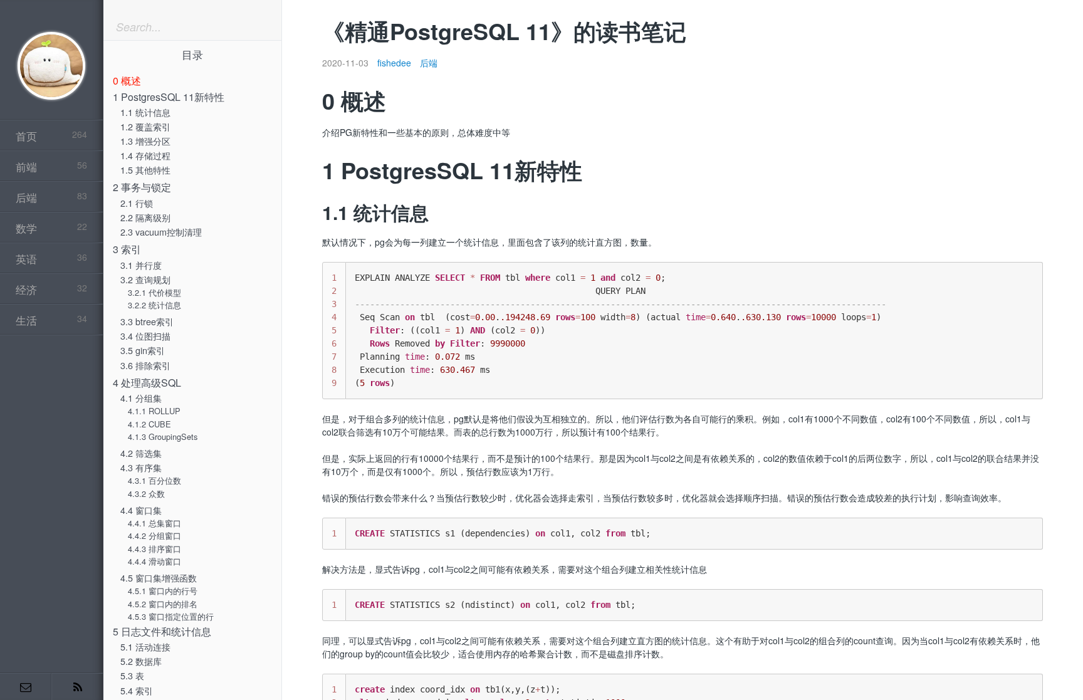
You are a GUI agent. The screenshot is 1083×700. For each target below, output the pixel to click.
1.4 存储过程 (145, 155)
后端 (428, 62)
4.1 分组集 (141, 397)
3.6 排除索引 (145, 365)
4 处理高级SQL (147, 382)
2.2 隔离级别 (145, 217)
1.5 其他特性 (145, 169)
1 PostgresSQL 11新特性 (168, 97)
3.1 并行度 (141, 264)
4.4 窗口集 (141, 509)
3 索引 (127, 249)
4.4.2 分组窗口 (154, 535)
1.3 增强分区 (145, 140)
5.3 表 (132, 675)
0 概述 (127, 80)
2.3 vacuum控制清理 (161, 231)
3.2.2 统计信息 (154, 305)
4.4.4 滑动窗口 (154, 561)
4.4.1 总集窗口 (154, 523)
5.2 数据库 (141, 660)
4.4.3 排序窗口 (154, 549)
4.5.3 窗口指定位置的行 (171, 616)
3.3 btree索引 (147, 321)
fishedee (394, 62)
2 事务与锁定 (142, 187)
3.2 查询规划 (145, 279)
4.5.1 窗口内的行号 (162, 591)
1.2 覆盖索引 (145, 126)
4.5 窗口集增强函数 (158, 577)
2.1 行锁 (136, 202)
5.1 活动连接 (145, 646)
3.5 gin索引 (142, 350)
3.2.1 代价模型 (154, 292)
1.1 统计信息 (145, 111)
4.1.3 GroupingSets (162, 436)
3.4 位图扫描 (145, 335)
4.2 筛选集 (141, 452)
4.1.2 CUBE (149, 424)
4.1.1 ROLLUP (154, 411)
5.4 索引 (136, 690)
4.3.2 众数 (146, 493)
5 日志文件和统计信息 (162, 631)
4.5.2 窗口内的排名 (162, 604)
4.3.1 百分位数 (154, 480)
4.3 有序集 (141, 467)
